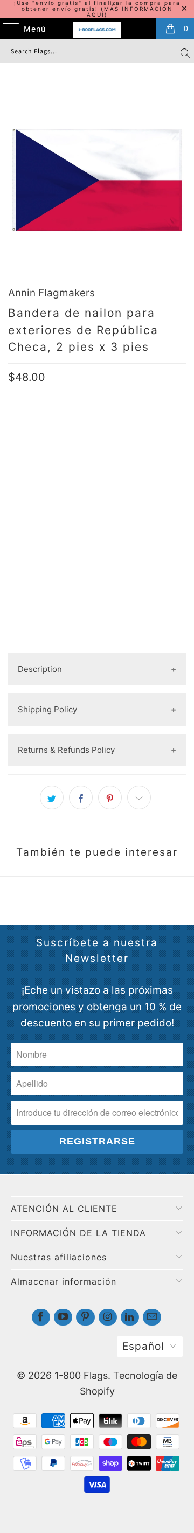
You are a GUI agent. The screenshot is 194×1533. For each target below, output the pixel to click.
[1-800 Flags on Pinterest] (85, 1317)
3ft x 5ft (83, 463)
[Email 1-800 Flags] (152, 1317)
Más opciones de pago (97, 644)
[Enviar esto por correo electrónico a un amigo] (139, 797)
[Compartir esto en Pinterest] (110, 797)
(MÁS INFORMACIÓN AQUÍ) (130, 11)
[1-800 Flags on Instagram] (108, 1317)
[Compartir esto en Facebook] (81, 797)
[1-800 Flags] (97, 30)
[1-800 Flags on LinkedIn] (130, 1317)
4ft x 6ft (135, 463)
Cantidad (27, 523)
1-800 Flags (81, 1375)
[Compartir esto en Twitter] (52, 797)
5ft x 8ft (32, 489)
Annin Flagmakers (51, 293)
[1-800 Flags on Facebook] (41, 1317)
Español (143, 1346)
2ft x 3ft (32, 463)
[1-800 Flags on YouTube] (63, 1317)
